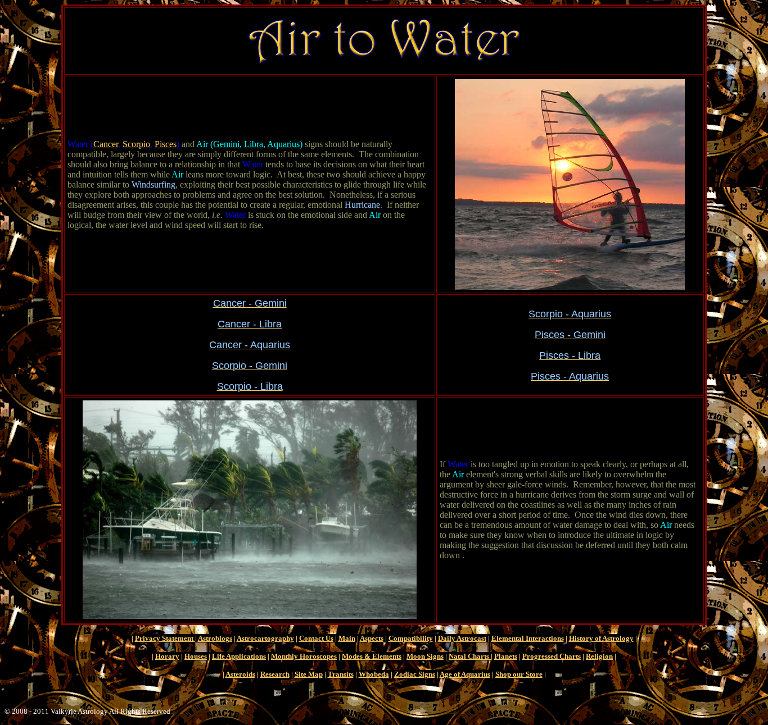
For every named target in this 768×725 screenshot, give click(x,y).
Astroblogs (215, 638)
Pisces (166, 144)
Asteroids (240, 674)
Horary (167, 656)
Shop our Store (519, 674)
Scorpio (136, 144)
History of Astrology (601, 638)
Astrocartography (265, 638)
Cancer (105, 144)
